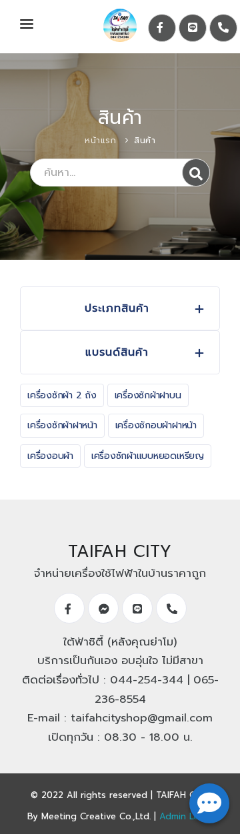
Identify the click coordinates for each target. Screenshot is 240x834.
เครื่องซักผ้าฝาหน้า (62, 425)
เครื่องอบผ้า (50, 456)
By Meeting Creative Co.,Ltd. (89, 816)
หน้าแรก (100, 141)
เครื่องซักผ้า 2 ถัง (62, 395)
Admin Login (186, 816)
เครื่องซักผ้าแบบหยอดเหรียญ (147, 456)
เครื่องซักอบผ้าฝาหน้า (156, 425)
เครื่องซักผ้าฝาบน (148, 395)
